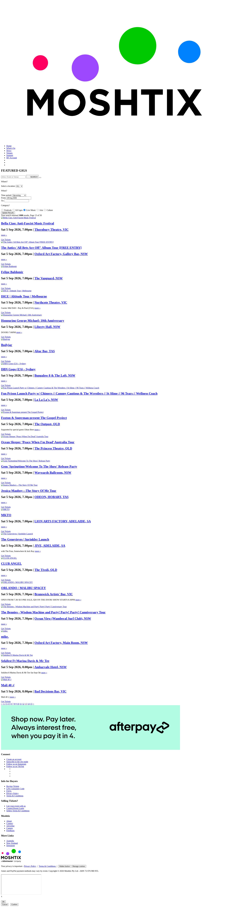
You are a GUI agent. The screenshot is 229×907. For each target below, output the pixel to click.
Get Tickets (6, 240)
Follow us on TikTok (15, 766)
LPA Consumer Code (15, 789)
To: (2, 200)
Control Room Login (15, 808)
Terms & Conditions (14, 796)
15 (31, 704)
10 (18, 704)
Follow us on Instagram (16, 764)
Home (9, 146)
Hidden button (64, 866)
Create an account (13, 759)
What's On (10, 148)
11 (21, 704)
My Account (11, 158)
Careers (9, 828)
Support (9, 155)
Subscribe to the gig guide (17, 762)
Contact (9, 823)
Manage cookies (78, 866)
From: (3, 198)
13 (26, 704)
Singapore (10, 845)
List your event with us (16, 806)
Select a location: (8, 186)
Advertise (10, 826)
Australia (10, 841)
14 (29, 704)
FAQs (8, 791)
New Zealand (12, 843)
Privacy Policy (12, 793)
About (9, 821)
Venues (9, 153)
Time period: (6, 195)
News (8, 150)
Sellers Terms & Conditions (17, 811)
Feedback (10, 830)
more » (4, 235)
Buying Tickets (12, 786)
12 (23, 704)
